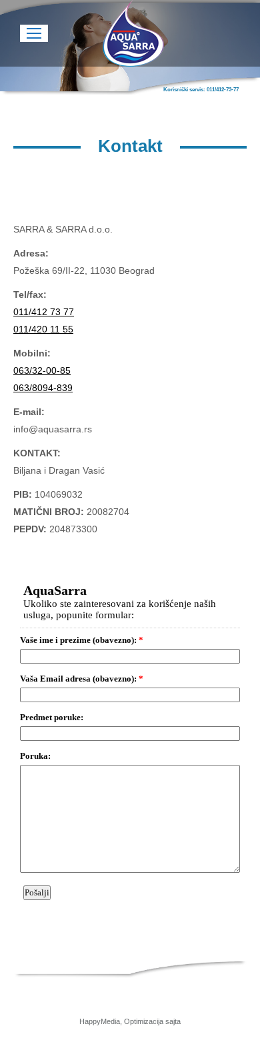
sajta (173, 1021)
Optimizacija (143, 1021)
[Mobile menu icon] (34, 33)
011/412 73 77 (43, 311)
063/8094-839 (43, 387)
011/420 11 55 (43, 329)
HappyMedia (99, 1021)
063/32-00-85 (42, 370)
